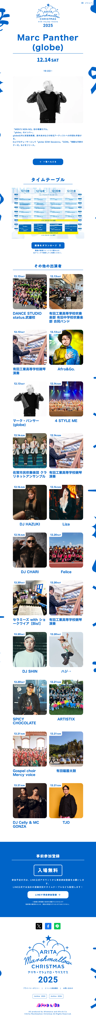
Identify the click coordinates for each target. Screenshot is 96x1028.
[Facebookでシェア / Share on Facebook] (48, 926)
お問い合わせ (68, 988)
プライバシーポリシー (31, 988)
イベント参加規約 (51, 988)
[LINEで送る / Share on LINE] (57, 926)
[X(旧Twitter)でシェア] (39, 926)
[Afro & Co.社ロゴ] (48, 1005)
